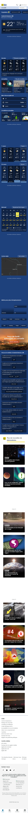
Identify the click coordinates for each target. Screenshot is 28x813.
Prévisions (22, 8)
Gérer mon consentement (8, 730)
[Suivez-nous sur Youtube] (10, 770)
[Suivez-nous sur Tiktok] (14, 770)
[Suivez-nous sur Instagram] (7, 770)
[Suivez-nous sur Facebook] (3, 770)
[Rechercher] (17, 5)
